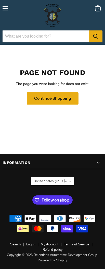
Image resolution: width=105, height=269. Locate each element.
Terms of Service (76, 244)
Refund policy (53, 249)
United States (50, 181)
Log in (30, 244)
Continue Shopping (52, 98)
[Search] (95, 36)
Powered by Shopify (52, 260)
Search (15, 244)
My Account (49, 244)
